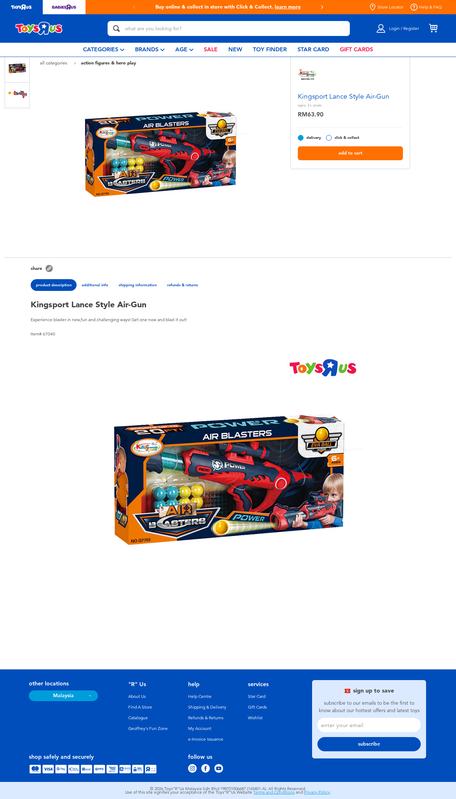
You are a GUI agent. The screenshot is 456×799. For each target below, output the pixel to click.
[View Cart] (433, 28)
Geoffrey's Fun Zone (148, 728)
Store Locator (390, 7)
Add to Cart (350, 153)
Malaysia (63, 696)
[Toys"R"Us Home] (39, 28)
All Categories (54, 63)
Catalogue (138, 717)
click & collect (347, 137)
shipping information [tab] (138, 284)
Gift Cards (257, 707)
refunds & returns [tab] (182, 284)
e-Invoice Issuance (205, 739)
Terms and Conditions (274, 792)
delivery (313, 137)
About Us (137, 696)
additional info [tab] (95, 284)
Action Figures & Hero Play (108, 63)
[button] (134, 7)
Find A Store (140, 707)
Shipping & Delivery (207, 707)
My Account (199, 728)
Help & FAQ (430, 7)
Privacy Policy (317, 792)
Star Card (256, 696)
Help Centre (200, 696)
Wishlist (255, 717)
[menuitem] (104, 50)
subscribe (369, 744)
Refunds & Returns (205, 717)
